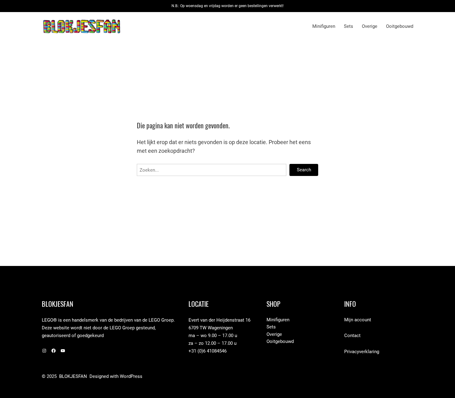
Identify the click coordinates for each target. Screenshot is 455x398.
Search (304, 170)
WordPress (131, 376)
